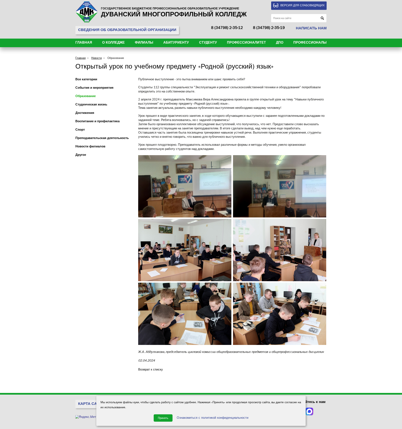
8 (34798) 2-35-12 (227, 28)
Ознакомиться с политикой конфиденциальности (212, 418)
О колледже (113, 43)
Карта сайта (91, 404)
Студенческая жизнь (91, 105)
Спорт (80, 130)
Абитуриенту (176, 43)
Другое (80, 155)
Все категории (86, 79)
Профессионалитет (246, 43)
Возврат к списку (150, 370)
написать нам (311, 29)
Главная (83, 43)
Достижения (84, 113)
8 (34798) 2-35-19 (269, 28)
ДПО (279, 43)
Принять (163, 418)
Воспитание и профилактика (97, 121)
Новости (96, 58)
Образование (115, 58)
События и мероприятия (94, 88)
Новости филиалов (90, 146)
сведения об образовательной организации (127, 30)
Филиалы (144, 43)
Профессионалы (310, 43)
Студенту (208, 43)
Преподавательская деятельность (102, 138)
